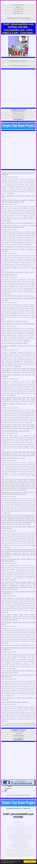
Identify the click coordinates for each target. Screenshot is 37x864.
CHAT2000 (18, 733)
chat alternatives (18, 11)
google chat (15, 725)
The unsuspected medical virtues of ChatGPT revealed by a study (20, 834)
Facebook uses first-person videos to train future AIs (20, 839)
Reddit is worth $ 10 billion (20, 841)
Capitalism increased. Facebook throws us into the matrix (20, 838)
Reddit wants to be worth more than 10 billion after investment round (20, 849)
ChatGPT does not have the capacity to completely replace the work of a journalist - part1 (20, 831)
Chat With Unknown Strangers (18, 61)
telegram (22, 670)
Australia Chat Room (18, 118)
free (33, 645)
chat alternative (21, 489)
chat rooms (14, 672)
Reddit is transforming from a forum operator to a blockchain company (20, 850)
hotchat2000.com (18, 5)
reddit (23, 368)
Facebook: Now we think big (20, 852)
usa (28, 370)
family (33, 725)
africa (23, 370)
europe (15, 370)
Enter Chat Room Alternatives (18, 65)
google (14, 368)
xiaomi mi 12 (10, 697)
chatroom (21, 223)
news (33, 372)
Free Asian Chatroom (18, 115)
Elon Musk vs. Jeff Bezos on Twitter (20, 842)
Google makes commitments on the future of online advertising (20, 837)
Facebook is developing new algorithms (20, 840)
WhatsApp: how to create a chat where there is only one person (20, 853)
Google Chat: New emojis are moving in (13, 458)
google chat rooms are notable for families (20, 723)
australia (32, 370)
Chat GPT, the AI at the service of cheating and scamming (20, 832)
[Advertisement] (18, 88)
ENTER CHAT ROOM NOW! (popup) (18, 18)
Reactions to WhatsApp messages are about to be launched (20, 836)
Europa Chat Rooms (18, 111)
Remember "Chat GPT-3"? (9, 274)
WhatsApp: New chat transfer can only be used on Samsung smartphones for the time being (18, 480)
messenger (5, 672)
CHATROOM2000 (18, 735)
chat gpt (33, 223)
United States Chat (18, 113)
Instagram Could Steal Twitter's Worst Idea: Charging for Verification (20, 827)
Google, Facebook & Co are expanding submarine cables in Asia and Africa (20, 851)
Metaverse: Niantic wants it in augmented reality (16, 431)
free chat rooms (18, 9)
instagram (28, 195)
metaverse (8, 368)
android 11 (8, 670)
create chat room (16, 645)
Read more (11, 193)
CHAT (18, 2)
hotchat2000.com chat (8, 372)
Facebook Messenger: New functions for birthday (20, 845)
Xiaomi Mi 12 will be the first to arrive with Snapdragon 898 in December (20, 855)
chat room (28, 725)
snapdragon (18, 697)
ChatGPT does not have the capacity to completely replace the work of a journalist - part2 (20, 829)
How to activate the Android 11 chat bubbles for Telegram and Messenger (20, 854)
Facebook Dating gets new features (20, 843)
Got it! (30, 861)
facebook (19, 368)
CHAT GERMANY (18, 738)
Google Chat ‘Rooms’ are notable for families (15, 702)
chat (17, 195)
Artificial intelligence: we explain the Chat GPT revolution (18, 323)
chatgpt (26, 272)
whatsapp (8, 645)
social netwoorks (30, 368)
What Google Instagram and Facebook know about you (20, 844)
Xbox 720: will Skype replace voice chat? (20, 846)
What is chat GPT (20, 828)
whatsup (17, 372)
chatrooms (18, 7)
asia (19, 370)
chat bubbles (15, 670)
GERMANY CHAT (18, 731)
